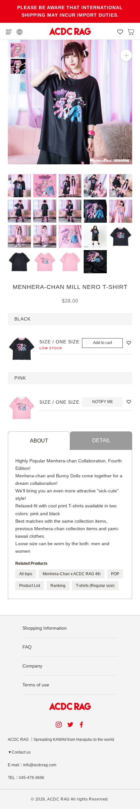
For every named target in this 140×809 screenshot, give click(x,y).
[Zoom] (126, 55)
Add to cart (102, 342)
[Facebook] (82, 724)
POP (115, 574)
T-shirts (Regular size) (95, 585)
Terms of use (35, 684)
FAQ (27, 647)
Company (32, 665)
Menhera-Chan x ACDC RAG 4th (72, 574)
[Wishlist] (120, 31)
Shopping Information (44, 628)
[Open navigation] (9, 31)
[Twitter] (70, 724)
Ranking (57, 585)
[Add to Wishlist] (128, 342)
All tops (25, 574)
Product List (29, 585)
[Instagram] (59, 724)
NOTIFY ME (102, 401)
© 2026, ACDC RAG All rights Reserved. (70, 799)
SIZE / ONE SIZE (59, 341)
